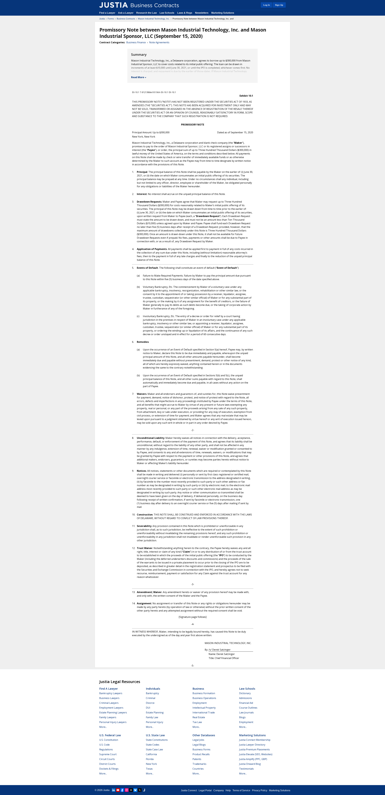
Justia (102, 18)
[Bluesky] (135, 790)
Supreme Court (108, 754)
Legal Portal (205, 790)
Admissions (245, 698)
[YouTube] (118, 790)
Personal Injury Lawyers (112, 722)
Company (218, 790)
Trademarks (199, 764)
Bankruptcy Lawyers (110, 693)
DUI (148, 707)
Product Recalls (201, 754)
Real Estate (198, 717)
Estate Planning (155, 712)
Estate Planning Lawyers (113, 712)
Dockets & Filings (109, 768)
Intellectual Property (204, 707)
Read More (137, 77)
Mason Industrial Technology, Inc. (154, 18)
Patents (196, 759)
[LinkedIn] (113, 790)
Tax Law (197, 722)
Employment (199, 703)
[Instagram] (126, 790)
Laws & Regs (184, 13)
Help (228, 790)
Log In (266, 5)
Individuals (153, 688)
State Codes (152, 744)
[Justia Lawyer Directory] (144, 790)
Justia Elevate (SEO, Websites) (255, 754)
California (151, 754)
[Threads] (131, 790)
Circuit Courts (107, 759)
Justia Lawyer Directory (252, 744)
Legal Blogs (199, 744)
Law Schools (167, 13)
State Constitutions (157, 739)
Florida (150, 759)
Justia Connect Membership (254, 739)
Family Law (152, 717)
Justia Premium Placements (254, 749)
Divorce (150, 703)
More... (103, 727)
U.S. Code (104, 744)
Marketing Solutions (222, 13)
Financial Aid (246, 703)
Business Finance (136, 42)
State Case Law (154, 749)
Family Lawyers (107, 717)
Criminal (150, 698)
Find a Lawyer (107, 13)
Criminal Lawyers (109, 703)
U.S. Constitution (108, 739)
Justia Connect (189, 790)
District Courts (107, 764)
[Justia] (113, 5)
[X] (140, 790)
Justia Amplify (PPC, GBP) (253, 759)
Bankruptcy (152, 693)
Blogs (242, 717)
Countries (198, 768)
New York (151, 764)
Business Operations (204, 698)
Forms (111, 18)
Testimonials (246, 768)
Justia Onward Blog (250, 764)
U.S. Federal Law (110, 735)
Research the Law (146, 13)
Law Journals (246, 712)
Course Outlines (248, 707)
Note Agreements (159, 42)
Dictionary (245, 693)
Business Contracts (126, 18)
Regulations (106, 749)
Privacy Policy (259, 790)
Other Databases (203, 735)
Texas (149, 768)
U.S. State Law (155, 735)
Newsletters (201, 13)
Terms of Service (241, 790)
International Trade (203, 712)
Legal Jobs (198, 739)
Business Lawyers (109, 698)
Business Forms (201, 749)
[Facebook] (122, 790)
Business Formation (203, 693)
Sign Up (279, 5)
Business (198, 688)
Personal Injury (154, 722)
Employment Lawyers (111, 707)
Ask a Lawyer (126, 13)
